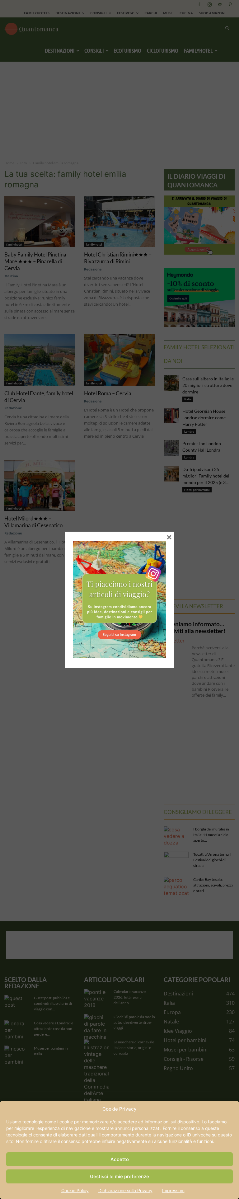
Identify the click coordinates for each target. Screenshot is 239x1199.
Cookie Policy (75, 1190)
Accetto (119, 1159)
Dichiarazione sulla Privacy (125, 1190)
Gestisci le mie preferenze (119, 1176)
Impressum (173, 1190)
